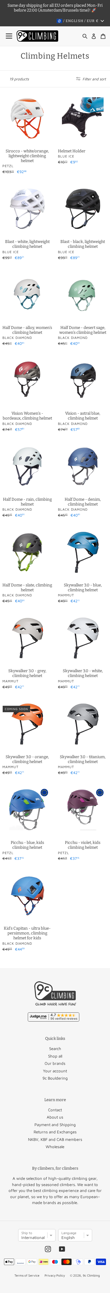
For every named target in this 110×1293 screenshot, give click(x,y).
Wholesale (55, 1146)
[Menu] (9, 36)
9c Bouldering (55, 1078)
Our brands (55, 1063)
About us (55, 1117)
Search (55, 1048)
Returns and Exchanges (55, 1132)
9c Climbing (91, 1275)
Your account (55, 1071)
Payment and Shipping (55, 1124)
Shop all (55, 1056)
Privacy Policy (55, 1275)
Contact (55, 1110)
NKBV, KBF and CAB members (55, 1139)
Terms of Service (27, 1275)
